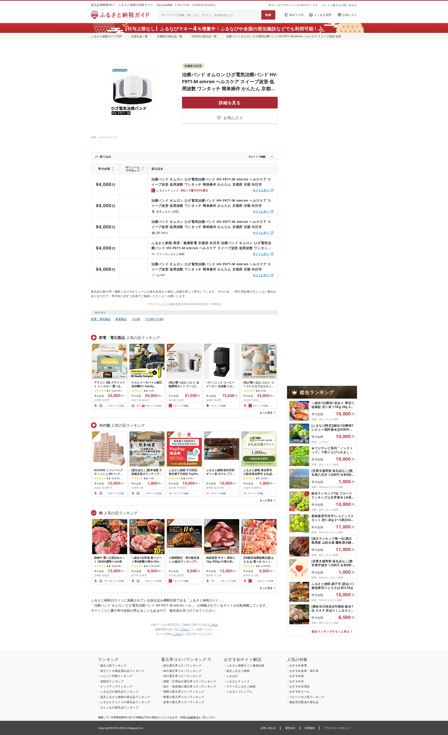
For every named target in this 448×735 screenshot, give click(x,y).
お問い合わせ (268, 728)
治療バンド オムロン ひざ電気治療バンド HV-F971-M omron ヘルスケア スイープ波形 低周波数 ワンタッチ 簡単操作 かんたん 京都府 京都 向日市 (211, 181)
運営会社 (290, 728)
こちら (214, 625)
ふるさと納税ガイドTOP (106, 36)
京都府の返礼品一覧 (169, 36)
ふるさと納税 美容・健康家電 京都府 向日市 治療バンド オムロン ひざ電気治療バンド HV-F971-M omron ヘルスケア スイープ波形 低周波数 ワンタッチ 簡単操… (211, 246)
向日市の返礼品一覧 (204, 36)
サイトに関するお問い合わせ (339, 5)
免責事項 (193, 717)
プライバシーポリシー (337, 728)
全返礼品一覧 (139, 36)
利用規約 (310, 728)
